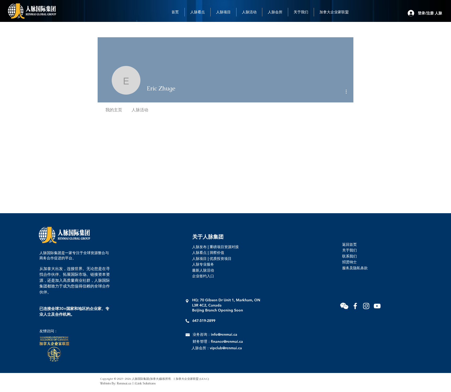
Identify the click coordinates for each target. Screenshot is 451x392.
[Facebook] (355, 306)
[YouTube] (377, 306)
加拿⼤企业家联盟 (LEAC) (192, 379)
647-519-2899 (203, 320)
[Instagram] (366, 306)
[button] (344, 306)
